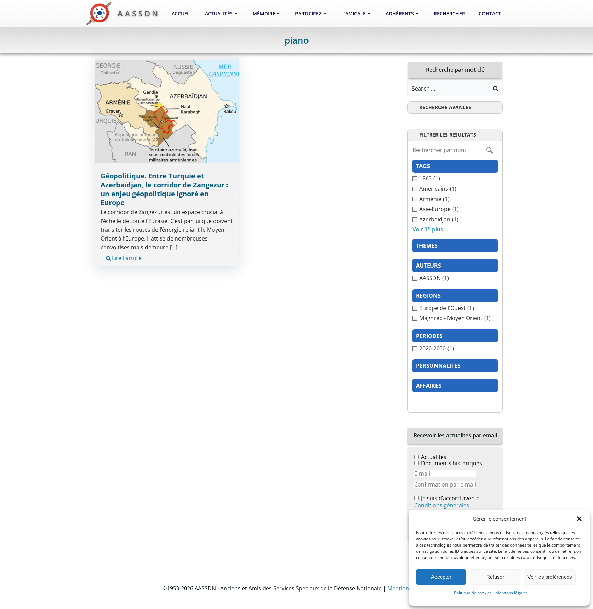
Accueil (181, 13)
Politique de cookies (473, 593)
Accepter (441, 577)
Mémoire (264, 13)
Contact (490, 13)
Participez (308, 13)
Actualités (219, 13)
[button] (579, 518)
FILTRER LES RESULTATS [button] (447, 134)
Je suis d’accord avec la (447, 502)
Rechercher (449, 13)
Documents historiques (451, 463)
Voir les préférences (549, 577)
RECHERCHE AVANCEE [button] (445, 107)
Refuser (495, 577)
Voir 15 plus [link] (427, 229)
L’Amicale (353, 13)
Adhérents (400, 13)
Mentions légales (511, 593)
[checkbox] (455, 178)
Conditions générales (441, 505)
